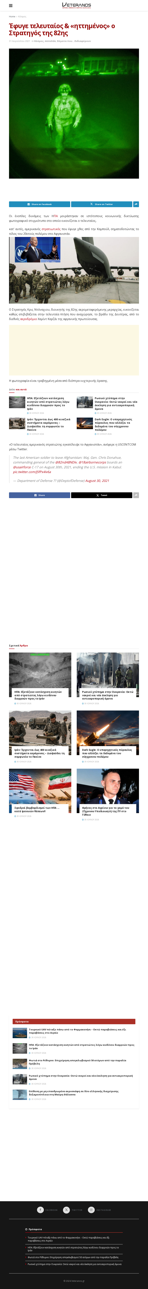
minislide (50, 41)
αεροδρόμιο (28, 319)
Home (12, 16)
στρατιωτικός (51, 229)
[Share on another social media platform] (136, 204)
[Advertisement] (74, 192)
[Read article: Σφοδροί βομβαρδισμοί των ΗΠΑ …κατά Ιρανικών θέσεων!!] (40, 791)
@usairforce (22, 467)
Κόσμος (22, 16)
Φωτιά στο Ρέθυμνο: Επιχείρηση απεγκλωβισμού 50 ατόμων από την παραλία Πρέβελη (73, 1257)
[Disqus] (74, 875)
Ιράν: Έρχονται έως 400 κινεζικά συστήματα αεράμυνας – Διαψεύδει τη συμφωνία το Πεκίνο (48, 425)
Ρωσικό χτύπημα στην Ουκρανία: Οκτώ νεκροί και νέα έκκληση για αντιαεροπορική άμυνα (116, 403)
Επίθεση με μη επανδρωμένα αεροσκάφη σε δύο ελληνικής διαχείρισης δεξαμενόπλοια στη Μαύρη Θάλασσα (74, 1093)
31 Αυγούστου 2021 (19, 41)
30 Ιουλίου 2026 (36, 413)
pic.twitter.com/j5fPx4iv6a (32, 472)
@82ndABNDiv (66, 462)
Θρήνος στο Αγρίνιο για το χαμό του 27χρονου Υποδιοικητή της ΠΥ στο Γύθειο (105, 811)
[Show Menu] (10, 5)
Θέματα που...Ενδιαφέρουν (74, 41)
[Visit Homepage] (77, 5)
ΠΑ (56, 216)
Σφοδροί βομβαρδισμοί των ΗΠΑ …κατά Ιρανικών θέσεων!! (36, 809)
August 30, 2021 (97, 480)
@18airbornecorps (92, 462)
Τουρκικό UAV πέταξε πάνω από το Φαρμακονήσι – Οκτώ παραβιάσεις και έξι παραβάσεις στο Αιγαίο (68, 1239)
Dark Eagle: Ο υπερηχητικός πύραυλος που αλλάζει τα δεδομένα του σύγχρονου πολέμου (113, 425)
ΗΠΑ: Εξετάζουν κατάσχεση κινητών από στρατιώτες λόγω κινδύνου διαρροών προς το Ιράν (48, 403)
